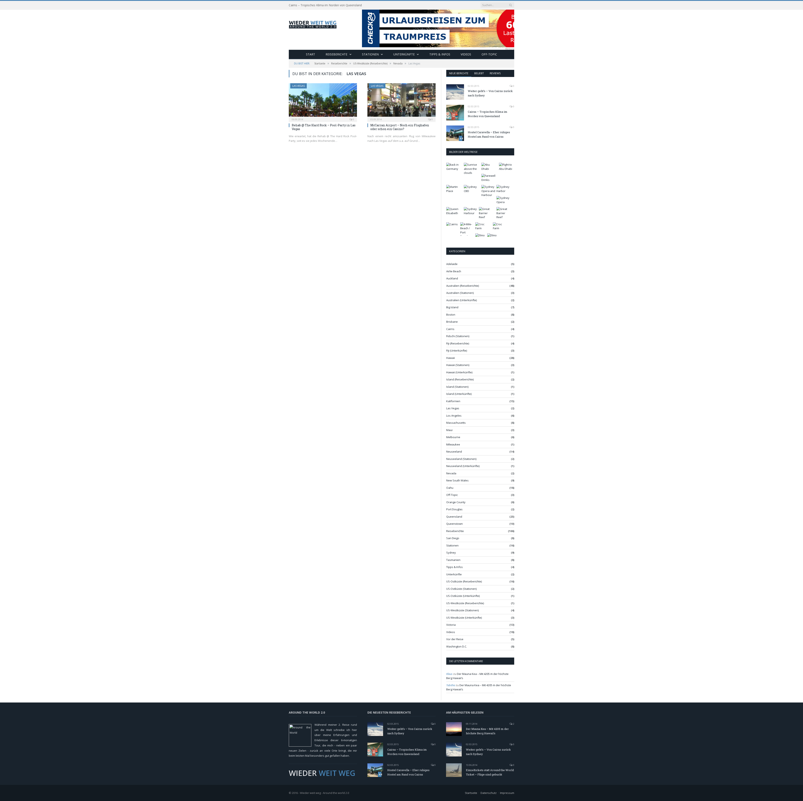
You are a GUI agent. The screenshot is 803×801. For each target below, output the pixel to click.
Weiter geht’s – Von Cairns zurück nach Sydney (490, 93)
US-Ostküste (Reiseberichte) (464, 581)
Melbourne (453, 437)
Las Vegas (298, 86)
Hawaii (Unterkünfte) (459, 372)
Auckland (452, 278)
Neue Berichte (458, 73)
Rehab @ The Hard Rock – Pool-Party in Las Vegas (323, 127)
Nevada (451, 473)
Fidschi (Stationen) (457, 336)
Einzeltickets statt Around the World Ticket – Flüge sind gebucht (490, 772)
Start (310, 54)
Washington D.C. (456, 646)
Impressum (507, 793)
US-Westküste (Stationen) (462, 610)
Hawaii (450, 358)
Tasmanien (453, 560)
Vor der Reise (454, 639)
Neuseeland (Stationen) (461, 459)
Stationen (370, 54)
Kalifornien (453, 401)
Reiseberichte (336, 54)
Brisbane (452, 322)
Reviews (495, 73)
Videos (466, 54)
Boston (450, 314)
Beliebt (479, 73)
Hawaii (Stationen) (457, 365)
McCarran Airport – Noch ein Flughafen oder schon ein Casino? (399, 127)
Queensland (454, 516)
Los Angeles (454, 415)
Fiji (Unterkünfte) (456, 350)
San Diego (452, 538)
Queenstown (454, 524)
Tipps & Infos (439, 54)
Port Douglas (454, 509)
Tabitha (450, 685)
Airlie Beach (453, 271)
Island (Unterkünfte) (459, 394)
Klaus (449, 674)
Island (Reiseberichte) (460, 379)
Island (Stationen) (457, 387)
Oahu (449, 488)
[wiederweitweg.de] (312, 23)
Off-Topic (489, 54)
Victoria (451, 625)
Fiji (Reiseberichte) (457, 343)
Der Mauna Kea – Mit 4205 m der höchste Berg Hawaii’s (487, 731)
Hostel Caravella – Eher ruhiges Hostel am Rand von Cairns (489, 134)
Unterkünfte (404, 54)
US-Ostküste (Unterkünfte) (463, 596)
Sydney (451, 552)
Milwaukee (453, 444)
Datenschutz (489, 793)
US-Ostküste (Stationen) (461, 589)
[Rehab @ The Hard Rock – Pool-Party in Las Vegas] (323, 101)
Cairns (450, 329)
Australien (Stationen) (460, 293)
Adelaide (452, 264)
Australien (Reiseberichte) (462, 286)
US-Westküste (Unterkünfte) (464, 617)
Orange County (455, 502)
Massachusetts (456, 423)
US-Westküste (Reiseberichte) (465, 603)
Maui (449, 430)
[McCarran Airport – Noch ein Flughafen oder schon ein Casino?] (401, 101)
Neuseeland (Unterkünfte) (462, 466)
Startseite (471, 793)
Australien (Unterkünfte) (461, 300)
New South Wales (457, 480)
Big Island (452, 307)
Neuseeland (454, 451)
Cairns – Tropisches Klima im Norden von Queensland (325, 5)
